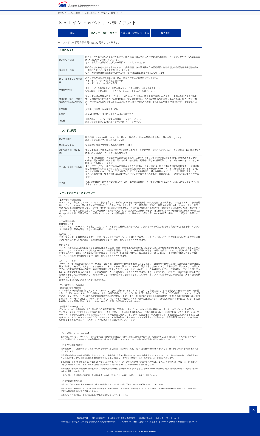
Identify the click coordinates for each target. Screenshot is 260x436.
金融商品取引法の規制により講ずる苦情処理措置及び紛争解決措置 (88, 422)
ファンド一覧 (90, 13)
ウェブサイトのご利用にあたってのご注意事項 (138, 422)
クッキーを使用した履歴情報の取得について (179, 422)
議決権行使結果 (145, 418)
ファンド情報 (74, 13)
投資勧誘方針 (82, 418)
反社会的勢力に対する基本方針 (123, 418)
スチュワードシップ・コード (168, 418)
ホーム (61, 13)
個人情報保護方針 (99, 418)
